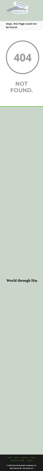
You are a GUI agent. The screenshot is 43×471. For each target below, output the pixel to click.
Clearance (24, 457)
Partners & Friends (17, 460)
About (16, 457)
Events (33, 457)
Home (9, 457)
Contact (29, 460)
